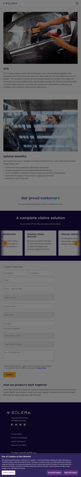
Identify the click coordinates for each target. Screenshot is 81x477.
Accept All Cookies (54, 472)
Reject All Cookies (71, 472)
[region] (40, 465)
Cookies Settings (8, 472)
